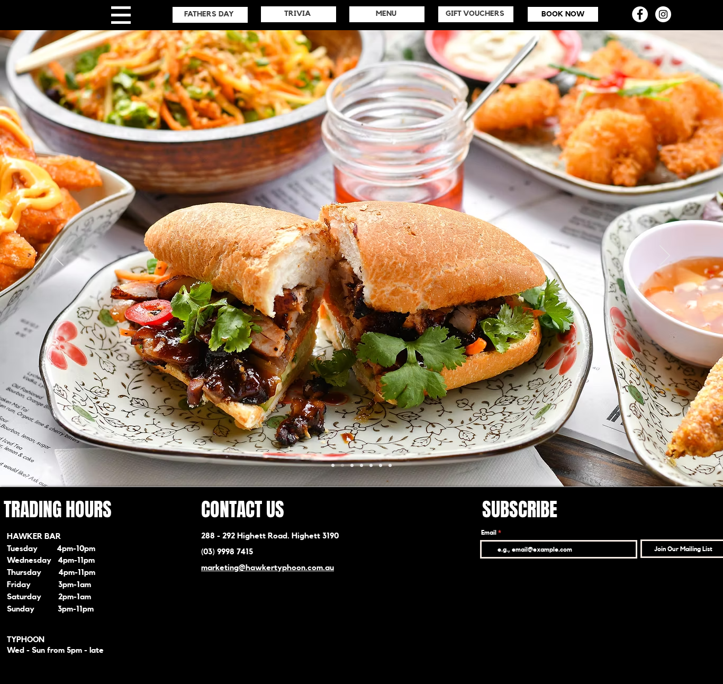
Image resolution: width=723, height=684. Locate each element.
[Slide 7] (390, 465)
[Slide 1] (333, 465)
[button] (121, 15)
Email (488, 532)
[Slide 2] (371, 465)
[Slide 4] (352, 465)
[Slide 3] (361, 465)
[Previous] (58, 256)
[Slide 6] (342, 465)
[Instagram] (663, 14)
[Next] (664, 256)
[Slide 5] (380, 465)
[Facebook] (640, 14)
